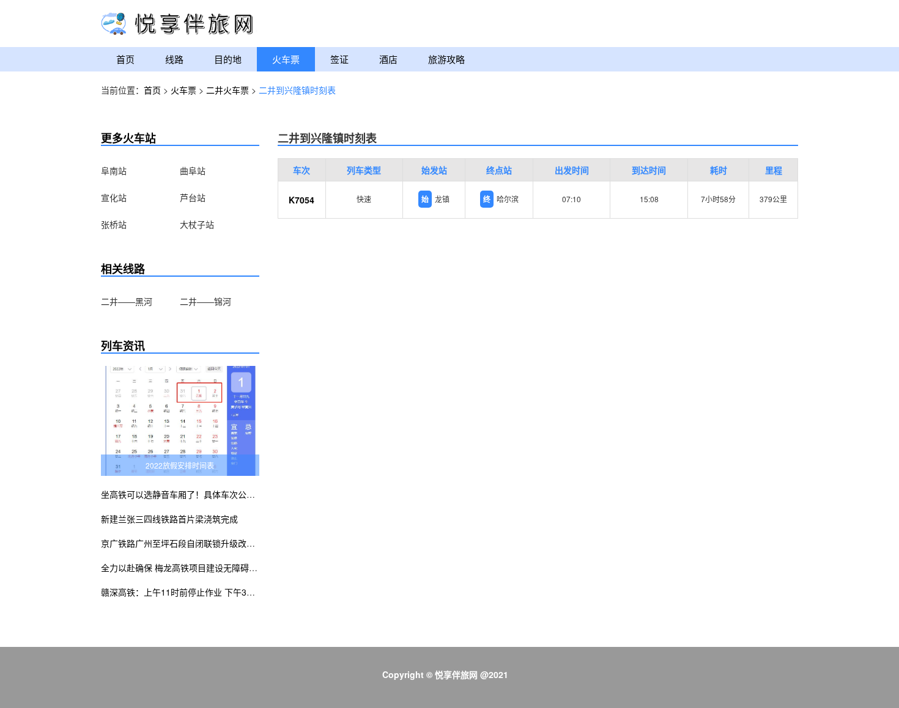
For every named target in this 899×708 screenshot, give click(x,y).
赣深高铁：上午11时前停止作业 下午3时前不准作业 (199, 592)
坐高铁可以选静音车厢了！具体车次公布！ (182, 494)
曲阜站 (192, 170)
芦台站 (192, 197)
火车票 (286, 59)
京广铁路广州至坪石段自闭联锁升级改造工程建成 (195, 543)
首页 (125, 59)
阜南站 (114, 170)
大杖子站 (197, 224)
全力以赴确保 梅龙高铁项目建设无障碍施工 (183, 567)
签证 (339, 59)
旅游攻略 (446, 59)
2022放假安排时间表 (180, 465)
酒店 (388, 59)
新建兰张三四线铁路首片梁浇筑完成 (169, 519)
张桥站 (114, 224)
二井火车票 (227, 90)
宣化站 (114, 197)
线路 (174, 59)
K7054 (301, 200)
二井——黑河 (126, 301)
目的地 (228, 59)
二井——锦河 (205, 301)
